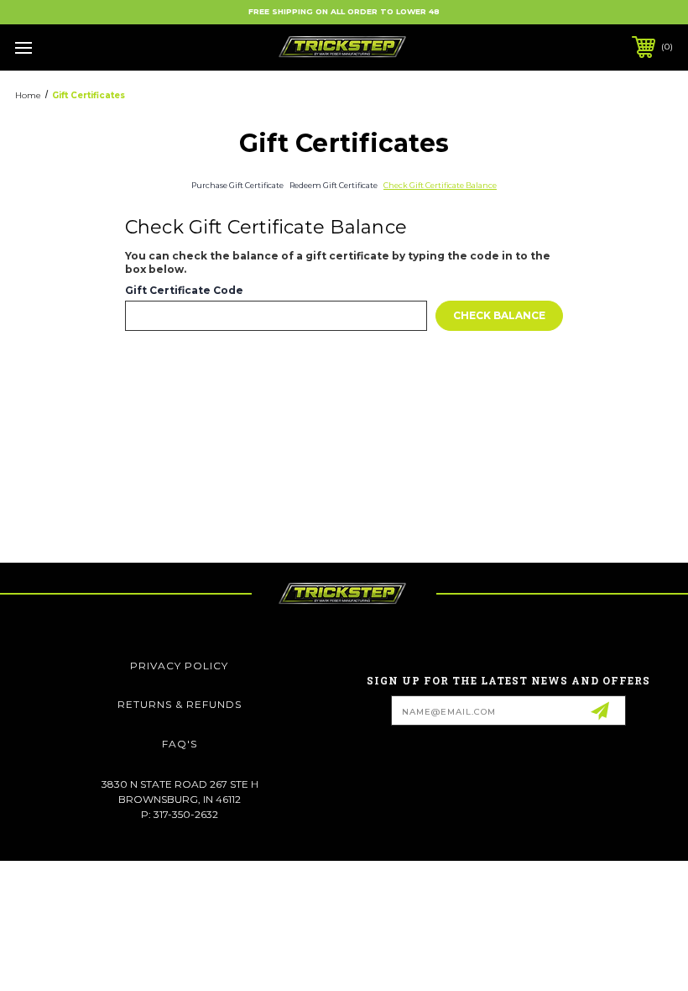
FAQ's (179, 743)
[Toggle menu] (81, 47)
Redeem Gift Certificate (333, 185)
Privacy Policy (179, 665)
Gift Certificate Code (184, 291)
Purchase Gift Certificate (237, 185)
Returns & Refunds (179, 704)
